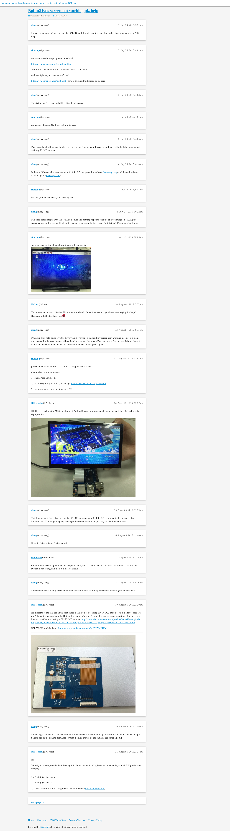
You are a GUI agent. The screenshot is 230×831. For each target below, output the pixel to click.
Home (31, 820)
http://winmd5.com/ (94, 788)
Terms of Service (77, 820)
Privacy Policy (95, 820)
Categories (42, 820)
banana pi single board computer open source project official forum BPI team (39, 3)
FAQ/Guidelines (58, 820)
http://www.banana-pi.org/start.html (48, 81)
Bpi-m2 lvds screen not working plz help (63, 10)
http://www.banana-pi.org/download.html (51, 64)
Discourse (45, 827)
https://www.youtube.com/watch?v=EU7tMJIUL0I (82, 628)
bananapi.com (53, 175)
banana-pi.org (110, 172)
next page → (37, 802)
